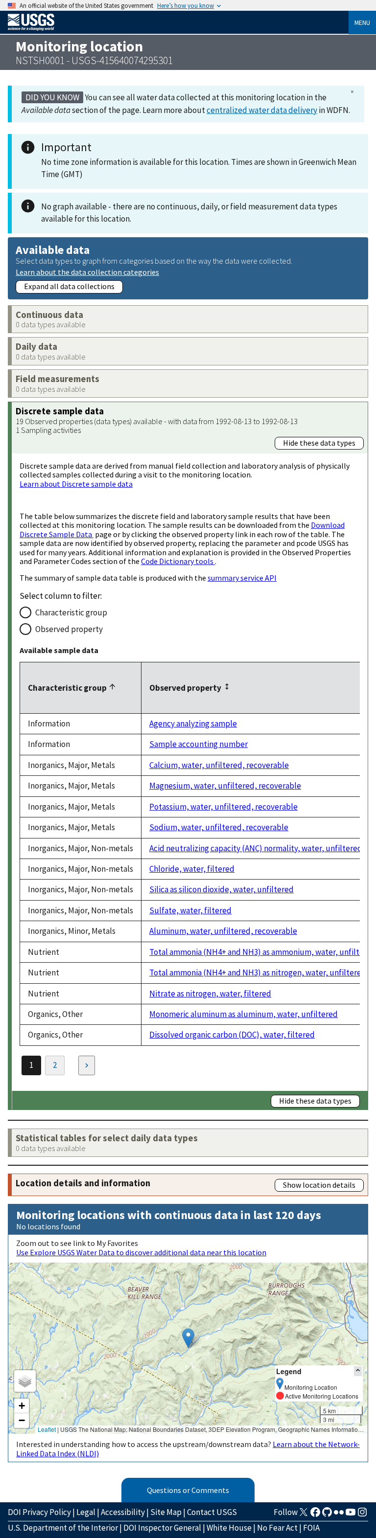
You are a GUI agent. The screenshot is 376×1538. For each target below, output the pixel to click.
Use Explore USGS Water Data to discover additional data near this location (141, 1252)
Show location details (319, 1185)
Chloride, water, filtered (192, 868)
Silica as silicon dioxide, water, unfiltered (221, 889)
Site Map (166, 1512)
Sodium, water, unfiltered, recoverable (218, 827)
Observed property (69, 629)
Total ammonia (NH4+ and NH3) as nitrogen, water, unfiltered (257, 972)
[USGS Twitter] (303, 1515)
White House (229, 1527)
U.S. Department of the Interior (63, 1527)
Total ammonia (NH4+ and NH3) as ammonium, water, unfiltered (262, 952)
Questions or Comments (188, 1490)
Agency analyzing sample (193, 723)
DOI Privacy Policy (39, 1512)
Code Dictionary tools (178, 561)
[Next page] (86, 1065)
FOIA (311, 1527)
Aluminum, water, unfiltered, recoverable (223, 931)
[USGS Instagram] (362, 1515)
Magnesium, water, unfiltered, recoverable (225, 785)
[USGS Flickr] (339, 1515)
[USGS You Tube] (350, 1515)
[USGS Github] (327, 1515)
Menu (362, 22)
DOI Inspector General (162, 1527)
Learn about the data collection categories (87, 271)
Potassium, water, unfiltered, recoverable (223, 806)
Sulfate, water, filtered (190, 910)
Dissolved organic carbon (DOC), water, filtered (232, 1034)
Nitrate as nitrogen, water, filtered (210, 993)
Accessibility (123, 1512)
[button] (188, 1338)
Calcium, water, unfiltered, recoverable (219, 765)
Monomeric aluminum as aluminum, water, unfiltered (243, 1014)
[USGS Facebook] (315, 1515)
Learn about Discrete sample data (76, 484)
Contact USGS (212, 1512)
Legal (85, 1512)
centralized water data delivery (262, 110)
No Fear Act (277, 1527)
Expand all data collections (69, 286)
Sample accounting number (198, 744)
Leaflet (47, 1429)
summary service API (242, 578)
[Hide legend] (358, 1371)
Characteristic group (71, 612)
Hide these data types (319, 443)
